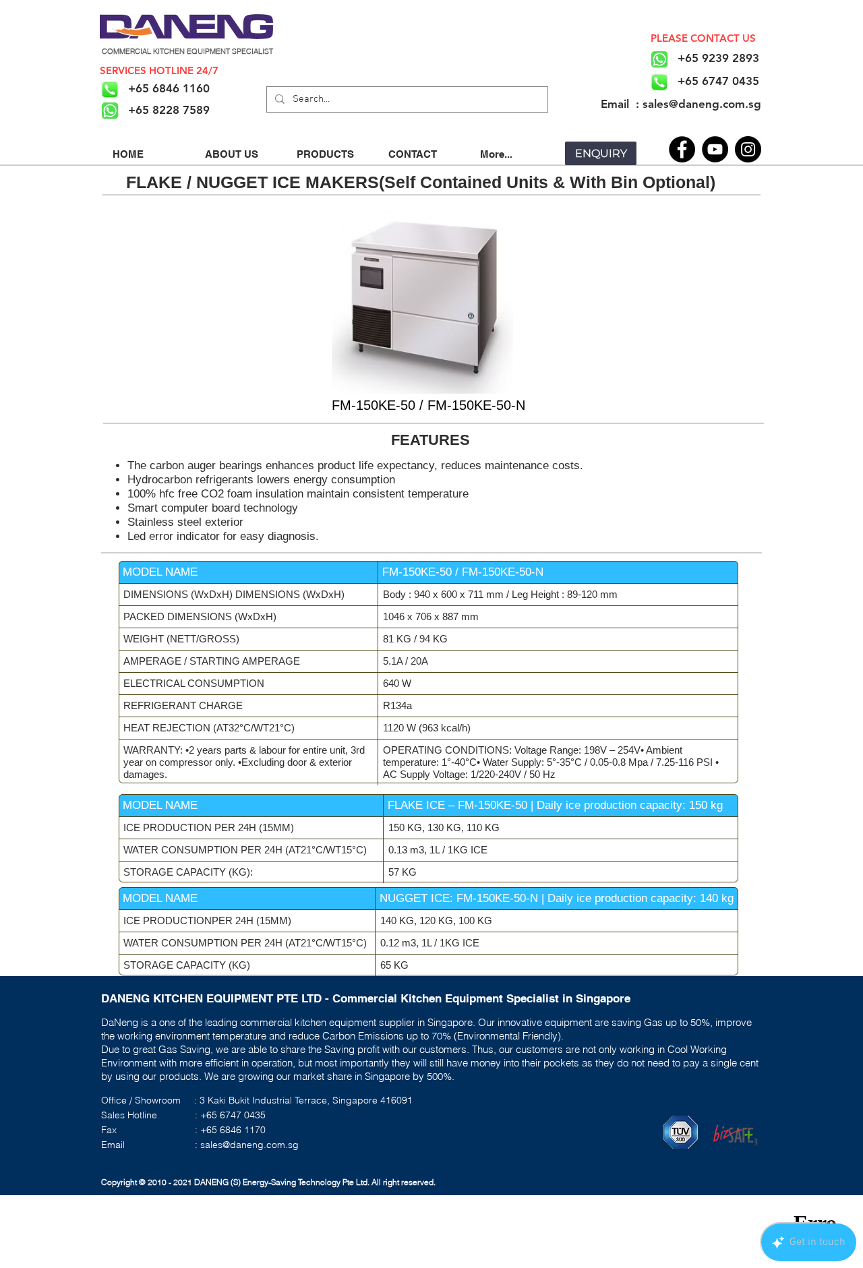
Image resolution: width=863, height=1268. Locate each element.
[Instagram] (748, 149)
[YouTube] (715, 149)
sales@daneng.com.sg (249, 1145)
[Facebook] (682, 149)
